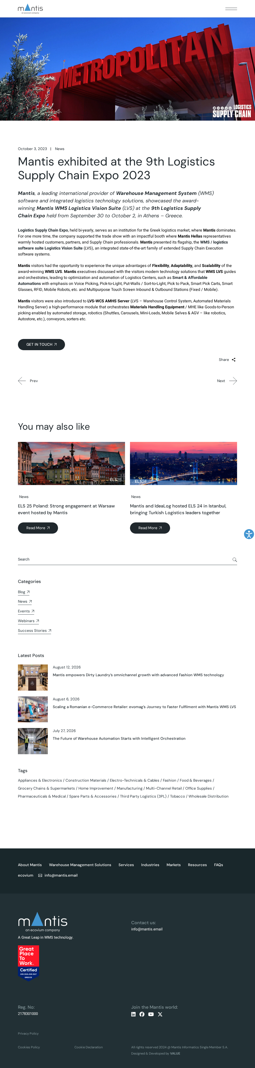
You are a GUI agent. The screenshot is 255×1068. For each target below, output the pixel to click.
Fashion (169, 780)
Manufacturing (129, 788)
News (59, 148)
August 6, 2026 (66, 699)
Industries (150, 864)
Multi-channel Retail (164, 788)
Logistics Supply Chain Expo (43, 230)
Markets (174, 864)
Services (126, 864)
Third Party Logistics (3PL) (143, 796)
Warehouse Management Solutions (80, 864)
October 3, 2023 (32, 148)
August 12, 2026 (67, 667)
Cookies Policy (29, 1047)
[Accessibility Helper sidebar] (249, 534)
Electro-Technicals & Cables (134, 780)
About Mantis (30, 864)
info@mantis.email (147, 929)
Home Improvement (95, 788)
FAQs (218, 864)
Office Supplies (198, 788)
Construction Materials (85, 780)
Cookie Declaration (88, 1047)
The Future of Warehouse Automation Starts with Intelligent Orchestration (119, 738)
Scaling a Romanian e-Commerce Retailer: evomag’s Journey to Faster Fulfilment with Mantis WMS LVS (144, 706)
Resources (197, 864)
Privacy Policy (28, 1033)
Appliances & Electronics (40, 780)
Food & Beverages (196, 780)
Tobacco (177, 796)
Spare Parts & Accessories (93, 796)
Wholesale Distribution (209, 796)
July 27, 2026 (64, 730)
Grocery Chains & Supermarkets (46, 788)
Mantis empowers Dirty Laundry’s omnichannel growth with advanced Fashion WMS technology (138, 674)
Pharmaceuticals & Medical (42, 796)
